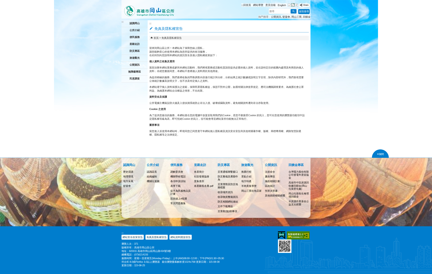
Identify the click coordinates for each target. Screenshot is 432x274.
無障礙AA (298, 235)
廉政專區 (270, 176)
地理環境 (128, 176)
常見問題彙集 (178, 203)
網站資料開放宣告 (180, 237)
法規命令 (270, 171)
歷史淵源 (128, 171)
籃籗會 (286, 16)
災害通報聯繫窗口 (228, 171)
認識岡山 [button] (135, 23)
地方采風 (128, 181)
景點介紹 (246, 176)
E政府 (281, 235)
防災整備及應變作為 (228, 178)
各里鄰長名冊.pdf (203, 185)
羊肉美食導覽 (248, 185)
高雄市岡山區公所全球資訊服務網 (148, 9)
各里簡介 (199, 171)
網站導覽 (258, 5)
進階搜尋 (304, 11)
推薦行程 (246, 171)
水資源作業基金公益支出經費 (299, 203)
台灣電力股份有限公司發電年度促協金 (299, 174)
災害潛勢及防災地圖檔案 (228, 186)
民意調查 (135, 78)
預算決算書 (271, 190)
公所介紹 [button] (135, 30)
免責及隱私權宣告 (171, 37)
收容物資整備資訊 (228, 196)
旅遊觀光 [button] (135, 57)
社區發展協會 (201, 176)
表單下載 (175, 185)
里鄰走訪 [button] (135, 43)
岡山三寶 (296, 16)
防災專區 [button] (135, 50)
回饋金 (306, 16)
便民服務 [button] (135, 37)
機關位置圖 (153, 181)
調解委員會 (176, 171)
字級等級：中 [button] (292, 5)
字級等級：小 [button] (289, 5)
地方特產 (246, 181)
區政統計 (270, 185)
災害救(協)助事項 (227, 211)
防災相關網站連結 (228, 201)
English (282, 5)
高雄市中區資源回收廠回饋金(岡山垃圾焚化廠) (299, 185)
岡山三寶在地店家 (251, 190)
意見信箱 (270, 5)
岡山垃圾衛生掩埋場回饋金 (299, 195)
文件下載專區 (225, 206)
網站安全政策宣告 (133, 237)
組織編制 (152, 176)
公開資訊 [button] (135, 64)
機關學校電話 (178, 176)
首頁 (156, 37)
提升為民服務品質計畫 (180, 192)
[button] (293, 11)
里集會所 (199, 181)
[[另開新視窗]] (304, 5)
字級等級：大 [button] (296, 5)
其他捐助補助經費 (275, 195)
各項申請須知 (178, 181)
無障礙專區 (134, 71)
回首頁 (247, 5)
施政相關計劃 (272, 181)
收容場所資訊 (225, 192)
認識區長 (152, 171)
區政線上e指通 (178, 198)
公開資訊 (276, 16)
